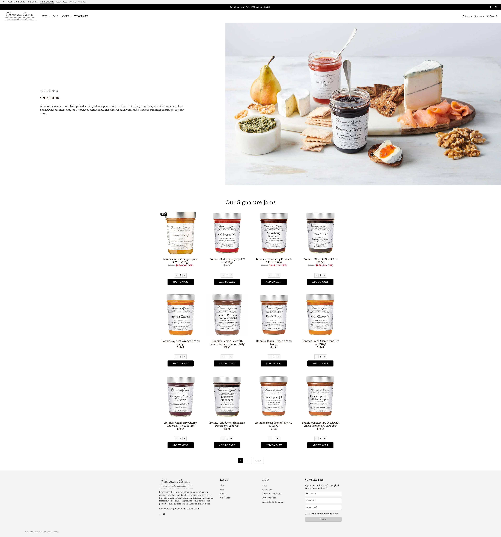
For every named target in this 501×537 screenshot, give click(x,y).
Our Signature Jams (250, 202)
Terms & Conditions (271, 493)
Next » (258, 460)
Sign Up (323, 519)
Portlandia (32, 2)
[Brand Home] (4, 2)
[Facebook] (160, 514)
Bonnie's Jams (47, 2)
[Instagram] (164, 514)
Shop (45, 16)
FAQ (264, 485)
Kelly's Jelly (62, 2)
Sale (55, 16)
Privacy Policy (269, 498)
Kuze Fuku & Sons (16, 2)
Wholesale (81, 16)
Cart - (493, 16)
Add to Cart (181, 282)
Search (468, 16)
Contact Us (267, 489)
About (65, 16)
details (266, 7)
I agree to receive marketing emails (323, 513)
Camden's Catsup (78, 2)
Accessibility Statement (273, 502)
